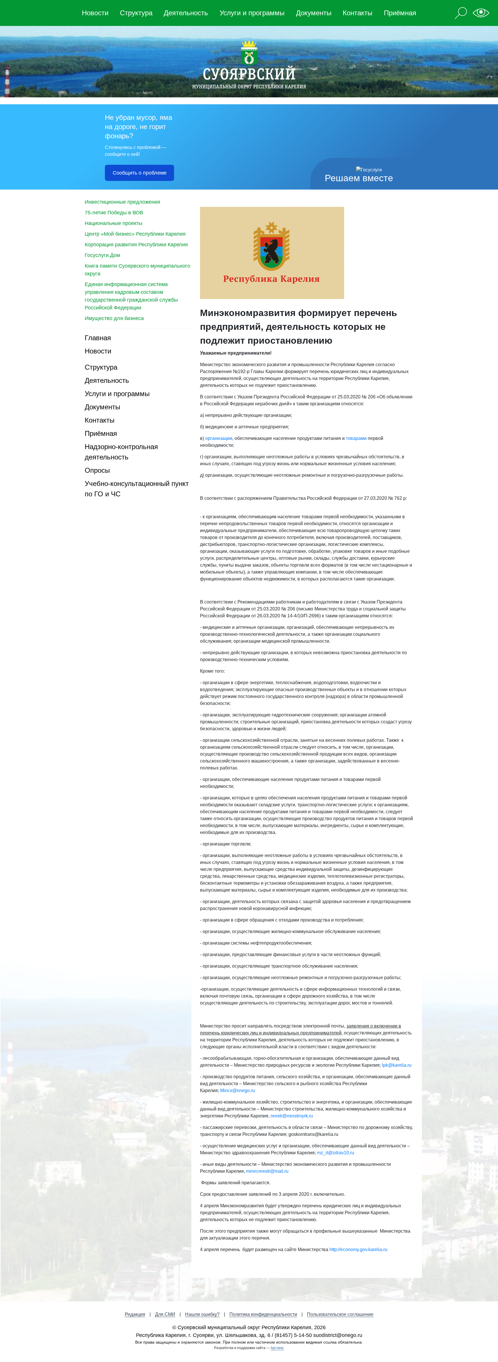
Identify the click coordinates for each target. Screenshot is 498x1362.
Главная (98, 338)
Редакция (135, 1314)
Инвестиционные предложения (122, 202)
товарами (356, 438)
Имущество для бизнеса (114, 318)
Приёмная (400, 13)
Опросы (97, 470)
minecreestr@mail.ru (267, 1171)
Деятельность (186, 13)
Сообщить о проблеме (140, 173)
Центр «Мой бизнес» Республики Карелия (135, 234)
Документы (313, 13)
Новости (95, 13)
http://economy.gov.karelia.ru (358, 1249)
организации (218, 438)
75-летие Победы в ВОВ (114, 212)
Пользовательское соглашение (340, 1314)
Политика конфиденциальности (263, 1314)
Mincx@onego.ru (237, 1090)
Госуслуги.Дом (102, 255)
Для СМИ (165, 1314)
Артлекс (277, 1348)
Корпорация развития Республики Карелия (136, 244)
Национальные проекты (113, 223)
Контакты (357, 13)
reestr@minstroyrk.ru (292, 1115)
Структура (136, 13)
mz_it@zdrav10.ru (335, 1152)
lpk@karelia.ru (397, 1065)
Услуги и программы (252, 13)
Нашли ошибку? (202, 1314)
